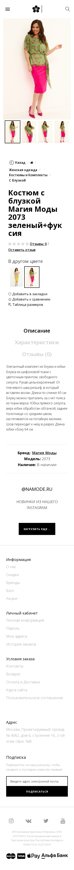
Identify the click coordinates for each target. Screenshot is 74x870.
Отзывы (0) (37, 354)
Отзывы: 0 (38, 244)
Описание (36, 330)
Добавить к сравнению (31, 299)
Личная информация (25, 620)
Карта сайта (16, 689)
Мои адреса (16, 636)
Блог (10, 590)
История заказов (21, 644)
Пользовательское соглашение (34, 697)
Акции (11, 598)
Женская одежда (23, 170)
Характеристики (37, 342)
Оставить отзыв (22, 250)
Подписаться (37, 791)
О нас (11, 566)
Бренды (13, 582)
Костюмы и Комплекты (28, 175)
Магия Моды (44, 452)
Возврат (13, 674)
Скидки (12, 574)
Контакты (14, 666)
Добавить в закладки (29, 294)
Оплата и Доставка (23, 681)
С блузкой (17, 180)
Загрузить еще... (37, 529)
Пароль (13, 628)
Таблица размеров (27, 304)
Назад (20, 162)
